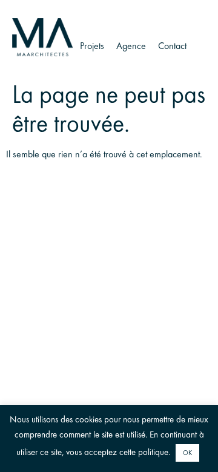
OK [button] (187, 453)
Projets (92, 45)
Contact (172, 45)
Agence (131, 45)
